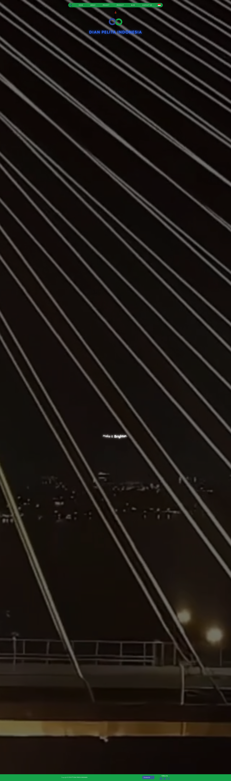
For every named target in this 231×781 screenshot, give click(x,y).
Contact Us (147, 777)
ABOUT (93, 5)
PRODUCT (120, 5)
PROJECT (106, 5)
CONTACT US (147, 5)
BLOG (133, 5)
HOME (81, 5)
